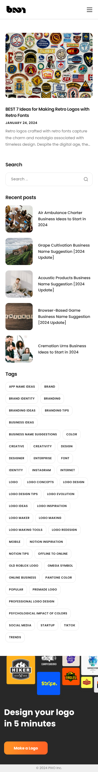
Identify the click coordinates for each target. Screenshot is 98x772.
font (65, 458)
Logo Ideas (18, 506)
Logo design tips (23, 494)
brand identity (22, 398)
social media (20, 625)
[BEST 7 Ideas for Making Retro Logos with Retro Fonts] (49, 65)
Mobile (14, 542)
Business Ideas (21, 422)
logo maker (19, 518)
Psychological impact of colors (38, 613)
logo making (50, 518)
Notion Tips (19, 553)
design (67, 446)
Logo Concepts (40, 482)
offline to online (53, 553)
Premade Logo (45, 589)
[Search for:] (49, 179)
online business (22, 577)
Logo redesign (64, 530)
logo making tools (26, 530)
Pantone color (58, 577)
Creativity (42, 446)
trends (15, 637)
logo (13, 482)
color (71, 434)
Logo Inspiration (52, 506)
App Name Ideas (22, 386)
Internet (67, 470)
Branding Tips (57, 410)
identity (16, 470)
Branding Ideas (22, 410)
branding (52, 398)
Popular (16, 589)
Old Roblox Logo (23, 565)
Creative (16, 446)
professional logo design (31, 601)
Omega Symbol (60, 565)
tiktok (69, 625)
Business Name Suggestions (33, 434)
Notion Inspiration (46, 542)
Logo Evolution (61, 494)
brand (49, 386)
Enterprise (42, 458)
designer (16, 458)
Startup (48, 625)
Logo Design (73, 482)
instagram (41, 470)
